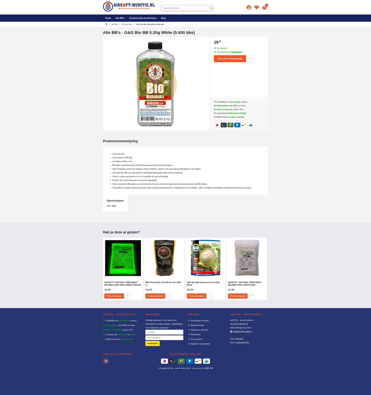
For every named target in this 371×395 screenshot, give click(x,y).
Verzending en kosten (199, 321)
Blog (163, 18)
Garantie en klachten (199, 330)
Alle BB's (120, 18)
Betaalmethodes (197, 325)
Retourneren (195, 334)
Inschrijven (153, 343)
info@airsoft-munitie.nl (242, 331)
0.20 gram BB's (127, 24)
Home (108, 18)
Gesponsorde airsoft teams (143, 18)
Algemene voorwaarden (200, 344)
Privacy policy (196, 339)
